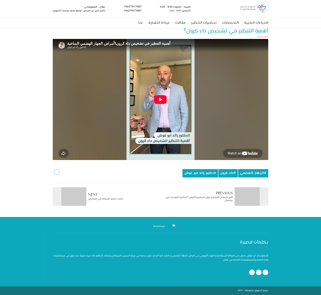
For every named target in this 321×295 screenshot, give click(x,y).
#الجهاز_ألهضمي (253, 173)
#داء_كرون (228, 173)
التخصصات (230, 23)
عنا (140, 23)
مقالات (180, 23)
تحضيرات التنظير (204, 23)
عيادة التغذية (159, 23)
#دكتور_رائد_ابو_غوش (200, 173)
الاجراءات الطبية (256, 23)
